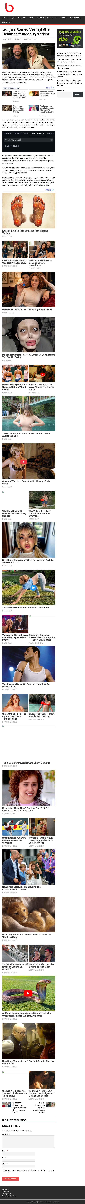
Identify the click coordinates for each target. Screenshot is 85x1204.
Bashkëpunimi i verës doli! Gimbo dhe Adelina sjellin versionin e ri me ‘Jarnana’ (69, 74)
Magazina (29, 39)
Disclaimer (5, 1191)
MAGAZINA (22, 18)
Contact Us (6, 22)
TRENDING (63, 18)
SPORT (31, 18)
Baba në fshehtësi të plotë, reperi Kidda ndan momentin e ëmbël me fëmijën (69, 82)
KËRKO (77, 94)
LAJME (13, 18)
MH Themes (55, 1202)
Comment (5, 1134)
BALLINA (4, 18)
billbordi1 (19, 39)
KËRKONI (60, 91)
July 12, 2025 (9, 39)
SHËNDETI (40, 18)
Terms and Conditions (9, 1196)
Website (5, 1164)
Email (4, 1157)
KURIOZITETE (51, 18)
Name (4, 1151)
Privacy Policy (75, 18)
